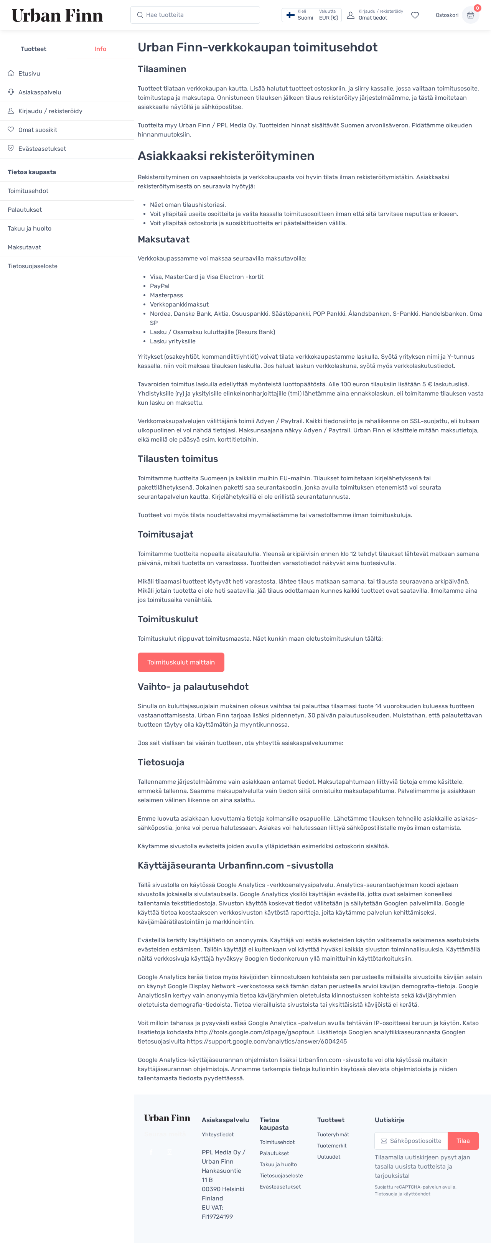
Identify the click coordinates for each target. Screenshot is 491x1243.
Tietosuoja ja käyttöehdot (402, 1194)
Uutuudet (328, 1157)
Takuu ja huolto (29, 228)
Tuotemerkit (331, 1145)
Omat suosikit (37, 130)
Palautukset (25, 209)
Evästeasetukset (41, 148)
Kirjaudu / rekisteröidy (49, 111)
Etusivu (28, 73)
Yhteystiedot (218, 1134)
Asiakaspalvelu (39, 92)
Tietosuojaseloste (33, 266)
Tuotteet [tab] (33, 49)
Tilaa (463, 1140)
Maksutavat (24, 247)
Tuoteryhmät (333, 1134)
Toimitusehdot (28, 191)
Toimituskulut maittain (181, 662)
